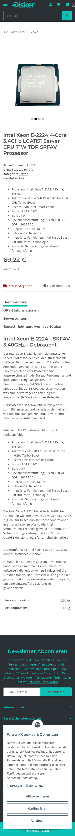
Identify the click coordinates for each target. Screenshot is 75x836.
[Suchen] (67, 15)
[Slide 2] (35, 119)
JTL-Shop (45, 830)
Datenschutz (35, 785)
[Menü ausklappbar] (5, 2)
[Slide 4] (43, 119)
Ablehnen (37, 820)
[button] (51, 4)
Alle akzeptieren (37, 796)
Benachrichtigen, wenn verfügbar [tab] (32, 327)
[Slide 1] (32, 119)
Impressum (14, 785)
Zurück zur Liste (16, 32)
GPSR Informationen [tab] (21, 310)
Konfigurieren (37, 808)
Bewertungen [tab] (15, 318)
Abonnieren (56, 692)
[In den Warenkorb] (6, 45)
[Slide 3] (39, 119)
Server (23, 174)
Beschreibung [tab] (15, 302)
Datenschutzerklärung (43, 682)
